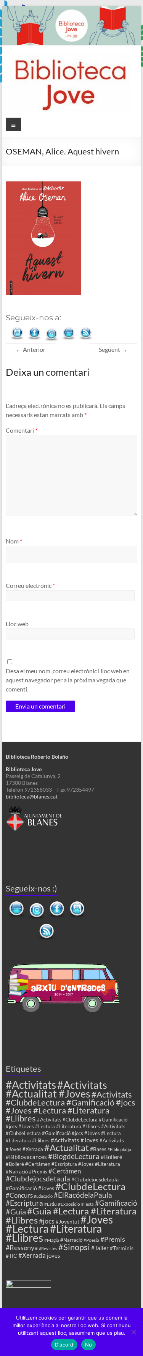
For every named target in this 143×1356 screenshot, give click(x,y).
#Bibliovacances (26, 1156)
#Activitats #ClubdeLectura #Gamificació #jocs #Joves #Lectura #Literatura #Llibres (70, 1106)
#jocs (47, 1221)
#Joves (96, 1219)
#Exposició (69, 1203)
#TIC (11, 1255)
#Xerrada (32, 1255)
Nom (14, 541)
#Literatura (76, 1228)
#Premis (112, 1239)
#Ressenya (22, 1247)
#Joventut (67, 1221)
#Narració (71, 1240)
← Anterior (30, 349)
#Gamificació (116, 1203)
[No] (133, 1332)
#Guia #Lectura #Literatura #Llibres (71, 1215)
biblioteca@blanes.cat (32, 796)
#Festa (87, 1204)
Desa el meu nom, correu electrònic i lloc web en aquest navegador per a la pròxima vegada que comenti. (68, 680)
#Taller (100, 1247)
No (88, 1345)
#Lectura (27, 1228)
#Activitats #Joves (74, 1140)
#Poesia (91, 1240)
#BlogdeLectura (74, 1156)
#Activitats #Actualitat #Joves (56, 1089)
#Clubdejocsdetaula (38, 1178)
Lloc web (17, 623)
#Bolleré (111, 1156)
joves (53, 1255)
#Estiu (50, 1203)
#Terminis (121, 1248)
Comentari (21, 430)
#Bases (98, 1149)
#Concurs (19, 1195)
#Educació (43, 1196)
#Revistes (48, 1248)
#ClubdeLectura (90, 1186)
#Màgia (51, 1240)
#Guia (16, 1211)
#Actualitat (66, 1147)
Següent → (113, 349)
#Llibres (24, 1237)
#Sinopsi (74, 1247)
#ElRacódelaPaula (83, 1195)
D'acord (64, 1345)
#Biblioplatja (119, 1149)
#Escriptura (24, 1203)
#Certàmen (64, 1171)
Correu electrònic (30, 585)
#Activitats (31, 1085)
